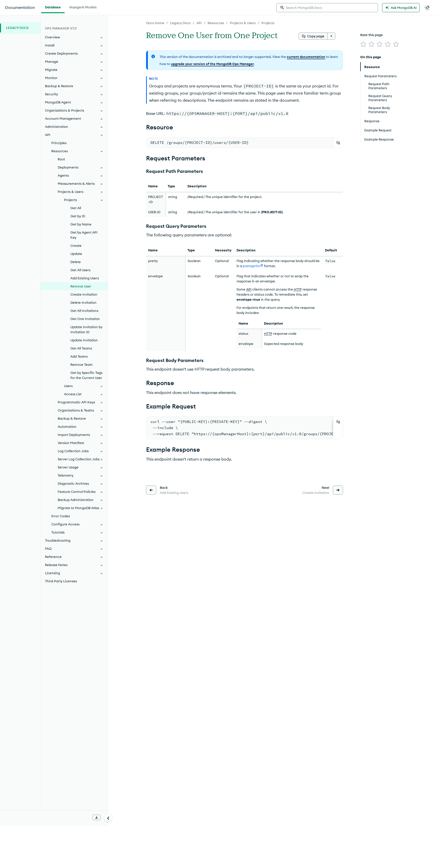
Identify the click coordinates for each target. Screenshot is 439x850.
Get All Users (80, 270)
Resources (216, 23)
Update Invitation (84, 340)
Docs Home (155, 23)
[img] (363, 44)
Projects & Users (243, 23)
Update (76, 254)
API (199, 23)
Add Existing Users (84, 278)
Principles (59, 143)
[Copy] (338, 142)
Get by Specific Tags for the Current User (86, 375)
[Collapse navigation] (108, 818)
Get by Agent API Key (84, 234)
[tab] (53, 6)
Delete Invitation (83, 302)
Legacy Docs (180, 23)
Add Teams (79, 356)
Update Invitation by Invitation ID (86, 329)
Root (61, 159)
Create (76, 246)
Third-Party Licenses (61, 581)
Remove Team (81, 364)
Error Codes (60, 516)
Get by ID (77, 216)
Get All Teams (81, 348)
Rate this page (371, 35)
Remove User (80, 286)
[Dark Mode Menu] (427, 7)
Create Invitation (83, 294)
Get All (75, 208)
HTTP (298, 289)
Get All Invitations (84, 311)
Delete (75, 262)
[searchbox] (327, 7)
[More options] (331, 36)
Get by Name (80, 224)
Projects (267, 23)
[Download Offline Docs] (96, 817)
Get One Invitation (85, 319)
